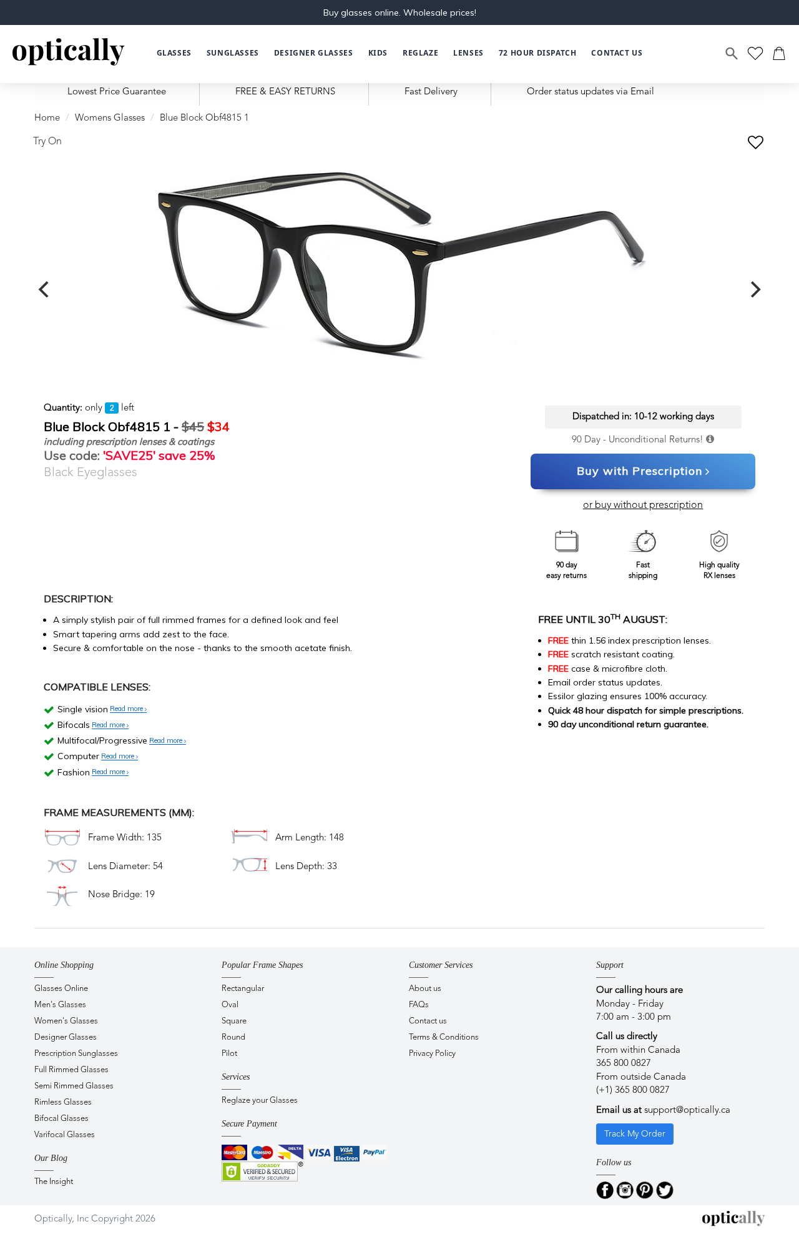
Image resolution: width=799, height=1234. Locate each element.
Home (47, 118)
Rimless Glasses (63, 1102)
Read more (127, 709)
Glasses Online (61, 989)
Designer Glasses (65, 1037)
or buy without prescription (643, 505)
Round (233, 1037)
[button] (378, 53)
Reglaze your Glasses (260, 1101)
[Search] (732, 54)
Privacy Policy (432, 1054)
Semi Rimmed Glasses (74, 1086)
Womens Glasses (110, 118)
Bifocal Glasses (61, 1119)
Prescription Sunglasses (76, 1054)
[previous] (45, 289)
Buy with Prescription (639, 471)
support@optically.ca (687, 1110)
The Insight (53, 1182)
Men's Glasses (60, 1005)
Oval (230, 1005)
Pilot (229, 1054)
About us (425, 989)
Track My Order (634, 1134)
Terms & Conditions (444, 1037)
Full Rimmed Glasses (71, 1070)
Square (234, 1021)
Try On (47, 142)
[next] (754, 289)
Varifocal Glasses (64, 1135)
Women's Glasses (66, 1021)
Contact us (428, 1021)
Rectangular (243, 989)
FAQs (419, 1005)
